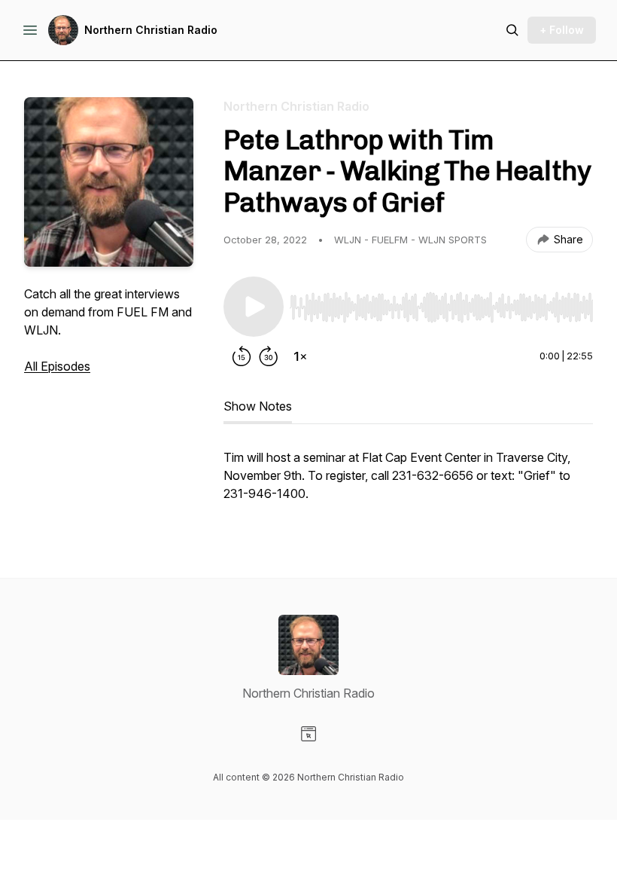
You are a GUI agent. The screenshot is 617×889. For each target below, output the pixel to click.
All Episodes (57, 366)
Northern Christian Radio (150, 29)
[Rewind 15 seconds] (241, 356)
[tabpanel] (408, 483)
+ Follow (561, 29)
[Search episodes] (512, 30)
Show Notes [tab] (257, 406)
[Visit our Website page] (308, 733)
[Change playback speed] (300, 356)
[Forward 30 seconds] (268, 356)
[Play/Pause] (253, 306)
